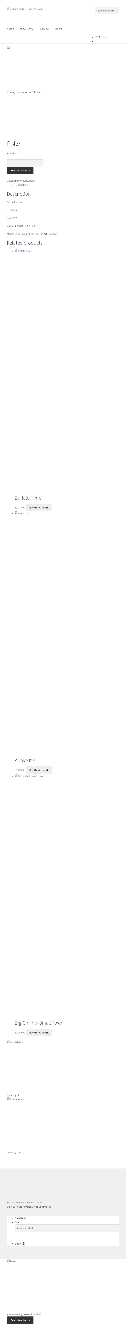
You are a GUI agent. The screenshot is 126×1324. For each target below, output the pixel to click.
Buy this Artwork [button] (39, 507)
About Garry (26, 28)
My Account (21, 1217)
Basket (19, 1243)
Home (10, 28)
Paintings (44, 28)
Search (18, 1222)
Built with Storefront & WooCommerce (29, 1206)
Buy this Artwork (20, 170)
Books (58, 28)
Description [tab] (21, 184)
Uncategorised (24, 92)
